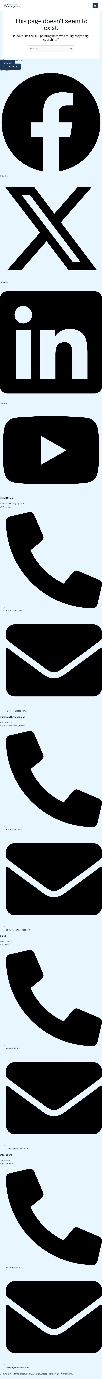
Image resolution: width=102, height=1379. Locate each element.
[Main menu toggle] (95, 5)
